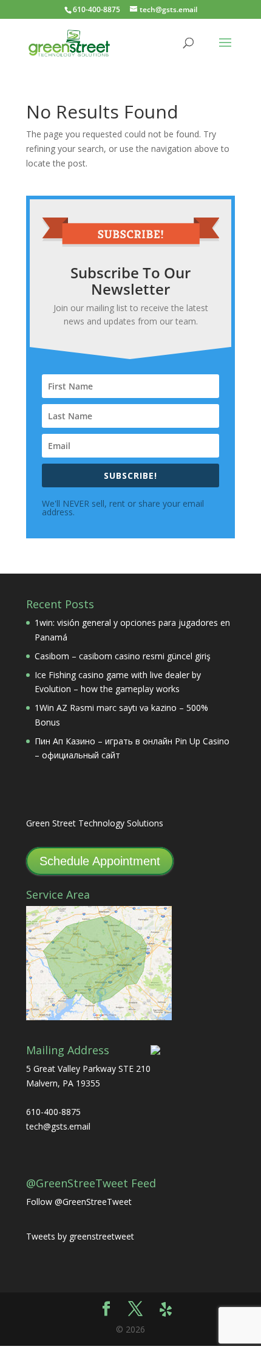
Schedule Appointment (99, 861)
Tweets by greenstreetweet (80, 1236)
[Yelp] (166, 1309)
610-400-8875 (96, 9)
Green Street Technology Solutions (94, 823)
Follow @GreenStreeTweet (79, 1201)
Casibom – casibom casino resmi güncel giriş (123, 656)
